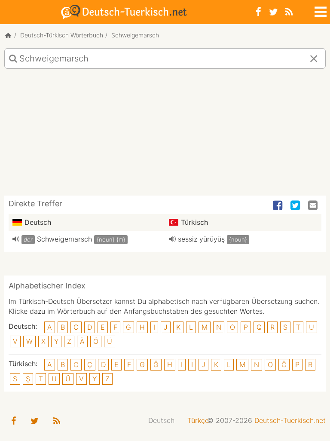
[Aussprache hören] (16, 239)
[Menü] (319, 10)
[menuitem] (161, 420)
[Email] (313, 206)
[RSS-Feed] (288, 12)
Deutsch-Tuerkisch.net (290, 420)
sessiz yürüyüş (201, 239)
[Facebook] (258, 12)
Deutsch (161, 420)
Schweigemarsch (64, 239)
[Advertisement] (165, 135)
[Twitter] (273, 12)
